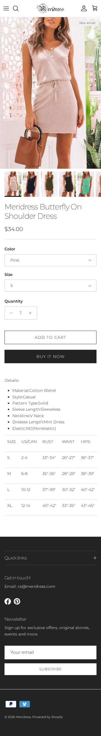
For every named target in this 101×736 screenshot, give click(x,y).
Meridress (23, 717)
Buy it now (50, 356)
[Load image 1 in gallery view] (50, 93)
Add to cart (50, 337)
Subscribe (50, 669)
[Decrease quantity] (10, 313)
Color (9, 249)
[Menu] (6, 8)
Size (8, 274)
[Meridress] (50, 8)
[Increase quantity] (32, 313)
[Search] (18, 8)
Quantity (13, 301)
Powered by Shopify (47, 717)
